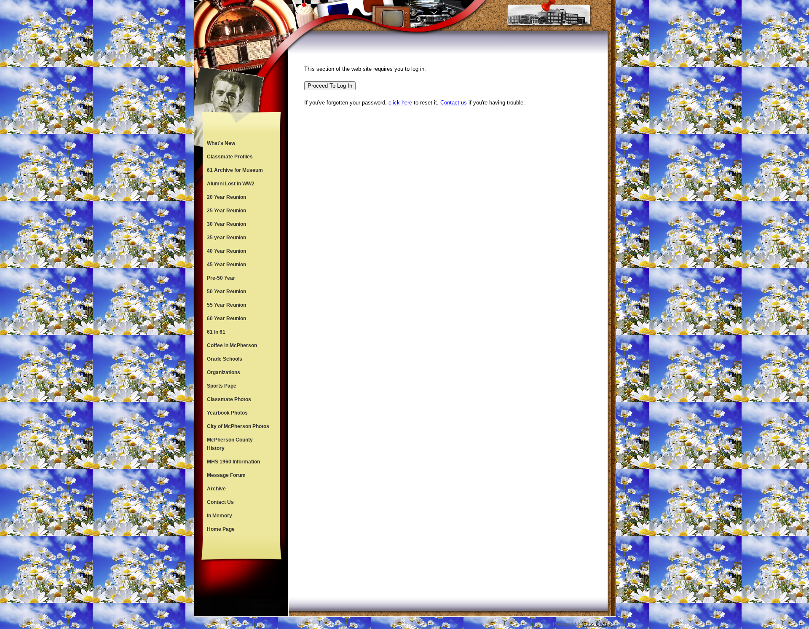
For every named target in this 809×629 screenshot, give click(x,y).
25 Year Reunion (226, 211)
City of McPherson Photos (238, 426)
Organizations (223, 372)
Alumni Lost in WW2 (230, 184)
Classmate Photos (229, 399)
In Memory (219, 516)
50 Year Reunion (226, 291)
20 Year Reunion (226, 197)
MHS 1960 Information (233, 462)
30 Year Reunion (226, 224)
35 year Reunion (226, 238)
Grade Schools (224, 359)
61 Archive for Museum (235, 170)
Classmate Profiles (230, 157)
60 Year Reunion (226, 318)
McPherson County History (230, 444)
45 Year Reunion (226, 265)
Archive (216, 489)
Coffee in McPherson (232, 345)
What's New (221, 143)
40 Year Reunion (226, 251)
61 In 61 (216, 332)
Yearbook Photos (227, 413)
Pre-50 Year (221, 278)
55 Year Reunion (226, 305)
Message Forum (226, 475)
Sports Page (221, 386)
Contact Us (220, 502)
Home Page (221, 529)
